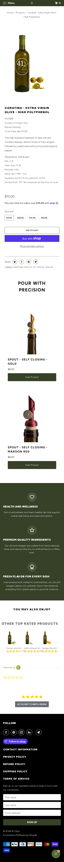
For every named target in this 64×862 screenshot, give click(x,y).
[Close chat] (57, 191)
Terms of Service (16, 778)
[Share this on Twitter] (14, 262)
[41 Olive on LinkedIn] (29, 732)
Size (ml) (9, 211)
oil (34, 267)
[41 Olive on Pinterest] (14, 732)
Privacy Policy (14, 756)
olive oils (49, 267)
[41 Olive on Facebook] (6, 732)
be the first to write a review (31, 704)
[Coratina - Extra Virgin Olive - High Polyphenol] (32, 62)
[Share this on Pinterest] (28, 262)
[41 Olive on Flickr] (34, 732)
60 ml (9, 218)
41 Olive (15, 831)
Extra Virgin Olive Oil (23, 267)
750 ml (44, 218)
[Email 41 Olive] (39, 732)
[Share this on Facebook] (21, 262)
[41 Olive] (32, 3)
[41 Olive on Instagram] (22, 732)
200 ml (20, 218)
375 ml (32, 218)
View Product (32, 377)
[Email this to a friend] (35, 262)
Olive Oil (41, 267)
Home (10, 12)
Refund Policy (14, 764)
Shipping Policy (15, 771)
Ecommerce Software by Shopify (20, 835)
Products (20, 12)
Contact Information (20, 749)
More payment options (32, 246)
